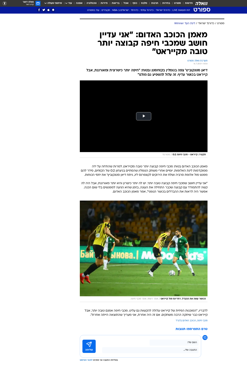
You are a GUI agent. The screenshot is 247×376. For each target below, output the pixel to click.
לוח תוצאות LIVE (181, 10)
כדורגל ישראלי (163, 10)
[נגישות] (5, 3)
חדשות (189, 3)
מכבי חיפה (202, 321)
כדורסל (134, 10)
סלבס (144, 3)
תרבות (154, 3)
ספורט (177, 3)
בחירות (166, 3)
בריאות (115, 3)
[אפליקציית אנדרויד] (53, 10)
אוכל (126, 3)
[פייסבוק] (39, 10)
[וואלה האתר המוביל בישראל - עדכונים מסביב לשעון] (201, 3)
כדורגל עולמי (147, 10)
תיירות (104, 3)
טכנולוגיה (92, 3)
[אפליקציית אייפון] (48, 10)
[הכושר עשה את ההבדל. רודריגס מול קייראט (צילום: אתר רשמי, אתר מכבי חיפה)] (144, 251)
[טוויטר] (44, 10)
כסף (135, 3)
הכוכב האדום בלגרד (186, 321)
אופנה (79, 3)
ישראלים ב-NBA (120, 10)
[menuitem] (187, 3)
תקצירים (105, 10)
